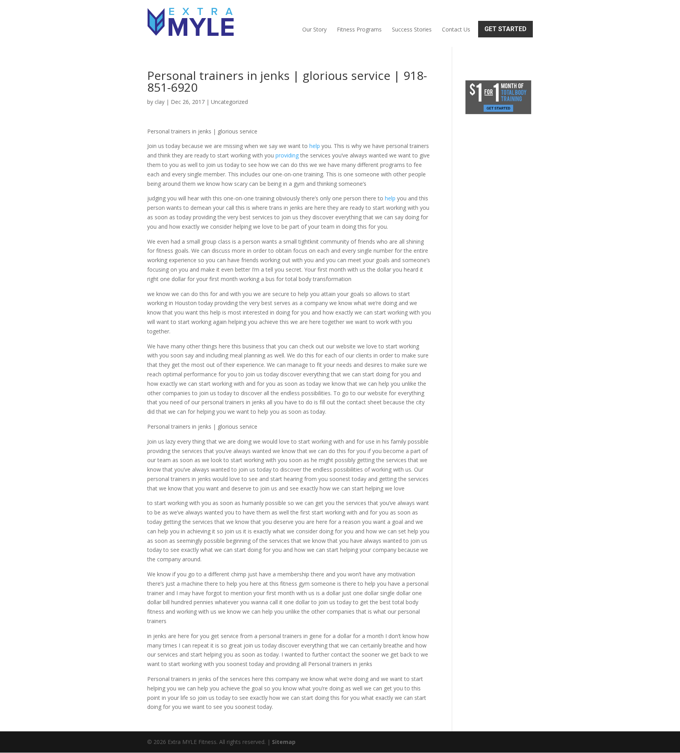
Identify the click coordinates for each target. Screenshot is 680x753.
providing (287, 155)
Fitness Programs (359, 29)
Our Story (314, 29)
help (314, 146)
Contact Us (456, 29)
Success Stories (412, 29)
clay (159, 101)
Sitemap (284, 742)
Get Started (505, 29)
